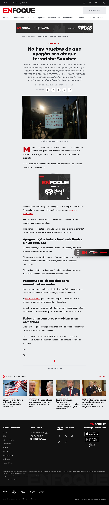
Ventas (4, 499)
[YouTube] (96, 3)
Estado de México (8, 440)
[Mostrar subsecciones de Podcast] (86, 17)
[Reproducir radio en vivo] (78, 252)
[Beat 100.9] (14, 491)
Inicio (23, 36)
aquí (46, 433)
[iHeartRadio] (38, 437)
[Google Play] (91, 439)
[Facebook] (78, 3)
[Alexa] (91, 445)
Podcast (81, 18)
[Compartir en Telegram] (64, 90)
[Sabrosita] (41, 491)
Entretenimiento (53, 18)
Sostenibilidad (97, 18)
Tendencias (67, 18)
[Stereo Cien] (32, 491)
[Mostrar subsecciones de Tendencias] (74, 17)
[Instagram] (90, 3)
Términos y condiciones (29, 499)
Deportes (40, 18)
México (5, 18)
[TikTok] (65, 442)
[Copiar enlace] (69, 90)
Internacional (19, 18)
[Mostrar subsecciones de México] (10, 17)
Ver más (101, 376)
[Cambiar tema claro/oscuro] (104, 3)
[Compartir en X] (58, 90)
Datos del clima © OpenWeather (11, 480)
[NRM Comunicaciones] (5, 491)
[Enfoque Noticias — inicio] (19, 10)
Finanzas (30, 18)
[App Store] (91, 433)
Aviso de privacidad (14, 499)
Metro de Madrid (32, 298)
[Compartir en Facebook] (53, 90)
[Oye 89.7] (23, 491)
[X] (84, 3)
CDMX (4, 436)
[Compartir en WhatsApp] (47, 90)
